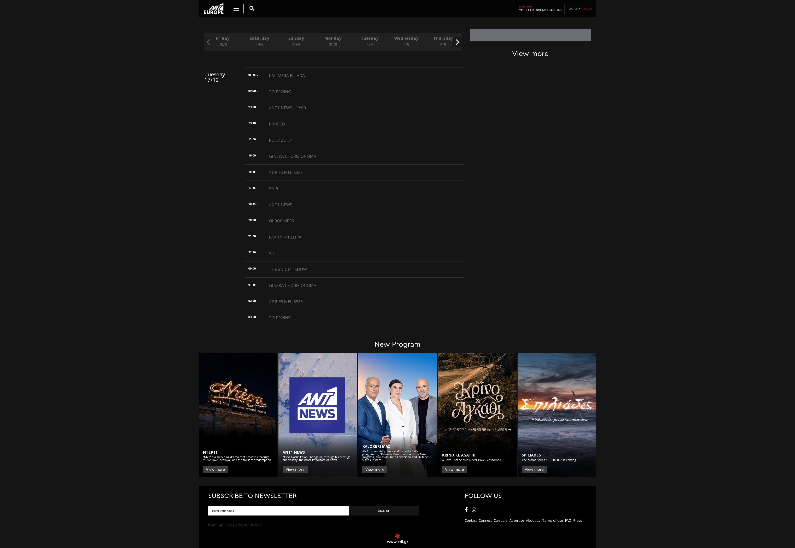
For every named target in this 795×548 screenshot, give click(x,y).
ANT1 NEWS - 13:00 (287, 108)
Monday (332, 41)
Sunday (296, 41)
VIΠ (272, 253)
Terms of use (552, 520)
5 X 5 (273, 188)
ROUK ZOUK (280, 140)
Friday (222, 41)
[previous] (208, 42)
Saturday (259, 41)
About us (533, 520)
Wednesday (406, 41)
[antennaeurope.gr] (213, 8)
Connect (485, 520)
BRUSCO (277, 124)
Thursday (443, 41)
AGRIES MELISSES (286, 172)
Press (577, 520)
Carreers (500, 520)
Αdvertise (517, 520)
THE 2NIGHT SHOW (288, 269)
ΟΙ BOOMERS (281, 221)
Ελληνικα (574, 9)
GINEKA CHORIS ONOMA (292, 156)
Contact (471, 520)
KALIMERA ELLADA (287, 75)
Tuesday (369, 41)
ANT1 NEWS (280, 204)
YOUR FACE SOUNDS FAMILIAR (540, 8)
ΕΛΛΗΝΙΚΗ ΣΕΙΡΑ (285, 237)
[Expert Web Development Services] (397, 539)
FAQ (568, 520)
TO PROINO (280, 91)
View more (215, 469)
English (587, 9)
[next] (456, 42)
